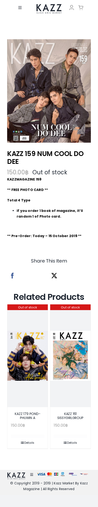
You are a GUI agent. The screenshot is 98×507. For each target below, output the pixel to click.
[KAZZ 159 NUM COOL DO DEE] (49, 91)
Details (29, 443)
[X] (54, 276)
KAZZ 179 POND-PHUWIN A (27, 415)
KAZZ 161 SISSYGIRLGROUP (70, 415)
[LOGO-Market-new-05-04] (49, 5)
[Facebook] (12, 276)
